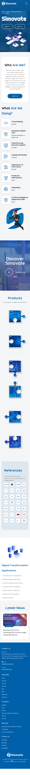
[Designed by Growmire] (18, 761)
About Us (15, 96)
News (3, 691)
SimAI (15, 341)
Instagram (5, 748)
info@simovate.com (8, 664)
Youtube (5, 742)
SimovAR (15, 442)
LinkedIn (5, 740)
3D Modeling (5, 729)
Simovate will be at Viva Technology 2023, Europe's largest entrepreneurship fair (14, 632)
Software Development (7, 732)
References (4, 694)
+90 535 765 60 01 (7, 669)
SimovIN (15, 416)
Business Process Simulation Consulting (11, 726)
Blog (3, 689)
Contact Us (4, 697)
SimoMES (15, 316)
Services (19, 26)
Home (3, 678)
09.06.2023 (9, 626)
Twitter (4, 745)
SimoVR (15, 366)
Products (7, 26)
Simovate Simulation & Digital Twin (10, 713)
